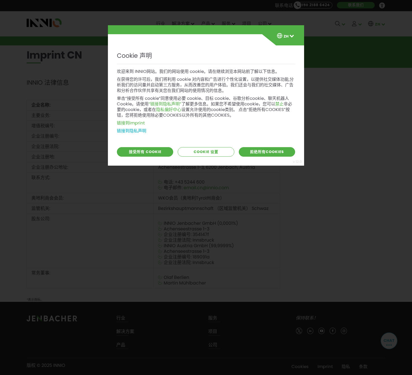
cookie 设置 (206, 152)
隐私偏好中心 (168, 109)
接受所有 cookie (145, 152)
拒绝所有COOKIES (267, 152)
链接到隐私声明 (131, 131)
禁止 (279, 104)
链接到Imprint (131, 123)
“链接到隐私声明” (165, 104)
